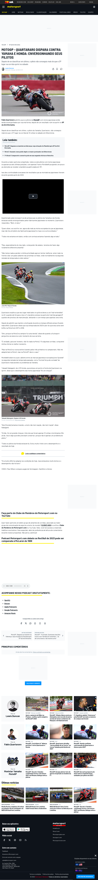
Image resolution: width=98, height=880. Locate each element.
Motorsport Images (20, 420)
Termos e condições (35, 874)
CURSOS (44, 2)
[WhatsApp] (30, 623)
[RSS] (26, 840)
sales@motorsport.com (9, 860)
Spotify (7, 600)
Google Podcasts (11, 610)
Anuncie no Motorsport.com (10, 854)
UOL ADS (58, 2)
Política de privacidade (62, 874)
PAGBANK (38, 2)
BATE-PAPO (82, 2)
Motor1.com (56, 831)
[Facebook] (21, 623)
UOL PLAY (51, 2)
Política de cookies (48, 874)
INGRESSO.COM (21, 2)
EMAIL (91, 2)
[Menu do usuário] (94, 7)
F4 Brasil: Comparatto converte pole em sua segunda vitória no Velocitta (29, 155)
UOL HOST (30, 2)
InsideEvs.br (56, 828)
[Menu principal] (3, 6)
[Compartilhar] (53, 69)
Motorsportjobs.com (59, 834)
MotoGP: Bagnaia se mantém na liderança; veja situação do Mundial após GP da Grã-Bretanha (32, 147)
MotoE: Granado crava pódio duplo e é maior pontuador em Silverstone (28, 152)
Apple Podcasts (10, 607)
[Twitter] (26, 623)
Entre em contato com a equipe (11, 857)
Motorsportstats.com (59, 840)
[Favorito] (57, 69)
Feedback (5, 851)
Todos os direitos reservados (58, 877)
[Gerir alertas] (45, 623)
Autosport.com (57, 837)
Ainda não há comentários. (33, 652)
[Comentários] (62, 69)
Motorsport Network (41, 877)
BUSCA (72, 2)
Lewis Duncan (9, 68)
